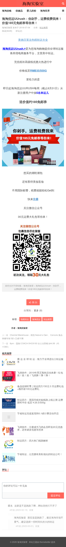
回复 (31, 509)
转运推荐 (44, 27)
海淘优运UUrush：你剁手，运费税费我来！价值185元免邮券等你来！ (32, 20)
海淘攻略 (7, 10)
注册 (35, 199)
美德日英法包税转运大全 (33, 40)
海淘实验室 (33, 3)
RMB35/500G (38, 70)
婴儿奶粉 (31, 10)
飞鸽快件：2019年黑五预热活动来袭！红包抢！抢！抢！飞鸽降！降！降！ (40, 374)
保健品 (19, 10)
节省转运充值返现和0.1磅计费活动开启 (38, 413)
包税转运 (25, 319)
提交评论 (55, 495)
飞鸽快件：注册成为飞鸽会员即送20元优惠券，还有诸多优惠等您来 (40, 428)
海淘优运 (36, 319)
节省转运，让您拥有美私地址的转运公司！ (39, 454)
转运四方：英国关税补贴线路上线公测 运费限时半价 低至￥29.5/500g (40, 401)
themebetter (45, 541)
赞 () (34, 302)
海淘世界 (45, 10)
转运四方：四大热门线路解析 (32, 440)
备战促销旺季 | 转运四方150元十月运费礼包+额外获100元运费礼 (40, 387)
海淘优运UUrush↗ (14, 48)
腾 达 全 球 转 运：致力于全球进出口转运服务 (40, 360)
